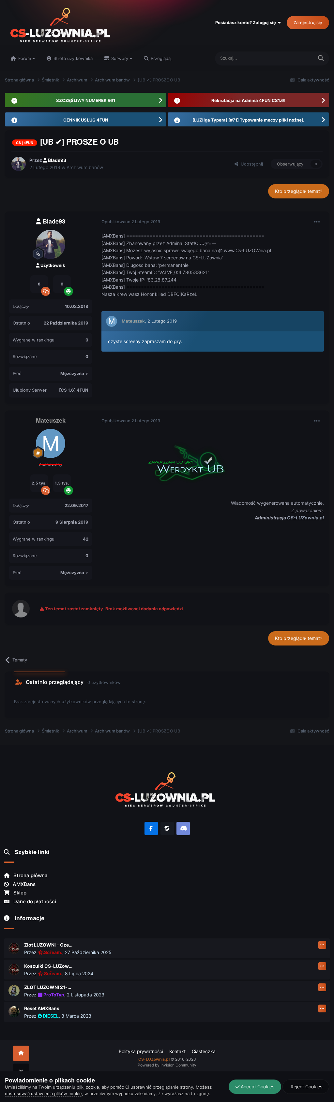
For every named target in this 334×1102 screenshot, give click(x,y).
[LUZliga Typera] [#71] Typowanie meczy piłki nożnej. (248, 120)
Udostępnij (250, 164)
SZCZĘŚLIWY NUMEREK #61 (85, 100)
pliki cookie (88, 1087)
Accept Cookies (256, 1086)
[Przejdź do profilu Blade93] (18, 164)
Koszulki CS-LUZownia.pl (48, 966)
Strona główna (30, 875)
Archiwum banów (85, 167)
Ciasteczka (204, 1051)
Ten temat (295, 58)
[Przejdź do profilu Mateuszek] (111, 321)
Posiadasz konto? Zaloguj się (246, 22)
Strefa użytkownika (72, 58)
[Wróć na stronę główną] (21, 1053)
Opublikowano (130, 221)
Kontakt (177, 1051)
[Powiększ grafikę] (183, 461)
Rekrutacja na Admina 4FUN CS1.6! (248, 100)
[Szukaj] (321, 58)
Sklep (19, 893)
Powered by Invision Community (167, 1065)
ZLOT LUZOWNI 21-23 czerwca (48, 987)
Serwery (119, 58)
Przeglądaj (160, 58)
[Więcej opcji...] (317, 222)
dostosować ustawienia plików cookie (43, 1093)
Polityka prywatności (141, 1051)
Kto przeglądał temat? (298, 191)
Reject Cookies (305, 1086)
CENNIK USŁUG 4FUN (85, 120)
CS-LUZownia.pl (305, 517)
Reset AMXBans (41, 1008)
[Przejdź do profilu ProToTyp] (14, 990)
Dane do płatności (34, 901)
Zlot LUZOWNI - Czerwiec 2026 (48, 945)
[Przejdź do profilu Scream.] (14, 948)
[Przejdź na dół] (21, 1071)
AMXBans (23, 884)
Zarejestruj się (308, 22)
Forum (24, 58)
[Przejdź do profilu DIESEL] (14, 1011)
